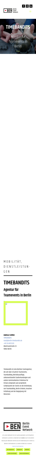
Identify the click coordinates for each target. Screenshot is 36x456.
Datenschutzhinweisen (17, 446)
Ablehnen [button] (27, 450)
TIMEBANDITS (8, 337)
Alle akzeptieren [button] (10, 450)
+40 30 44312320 (9, 343)
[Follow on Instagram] (27, 6)
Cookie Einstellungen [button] (12, 453)
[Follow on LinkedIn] (30, 6)
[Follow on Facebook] (23, 6)
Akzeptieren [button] (19, 450)
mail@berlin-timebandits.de (13, 340)
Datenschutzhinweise (24, 453)
